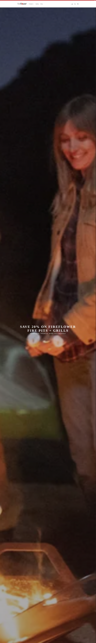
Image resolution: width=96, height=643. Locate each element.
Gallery (37, 4)
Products (31, 4)
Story (41, 4)
